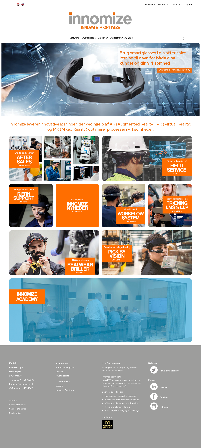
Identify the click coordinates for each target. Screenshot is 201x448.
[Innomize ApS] (100, 21)
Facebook (164, 397)
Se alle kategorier (17, 408)
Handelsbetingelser (65, 367)
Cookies (59, 371)
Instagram (164, 407)
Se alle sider (15, 413)
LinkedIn (163, 387)
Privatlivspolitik (62, 375)
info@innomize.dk (24, 384)
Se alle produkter (17, 404)
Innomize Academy (65, 390)
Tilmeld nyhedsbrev (169, 370)
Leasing (59, 386)
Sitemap (13, 400)
